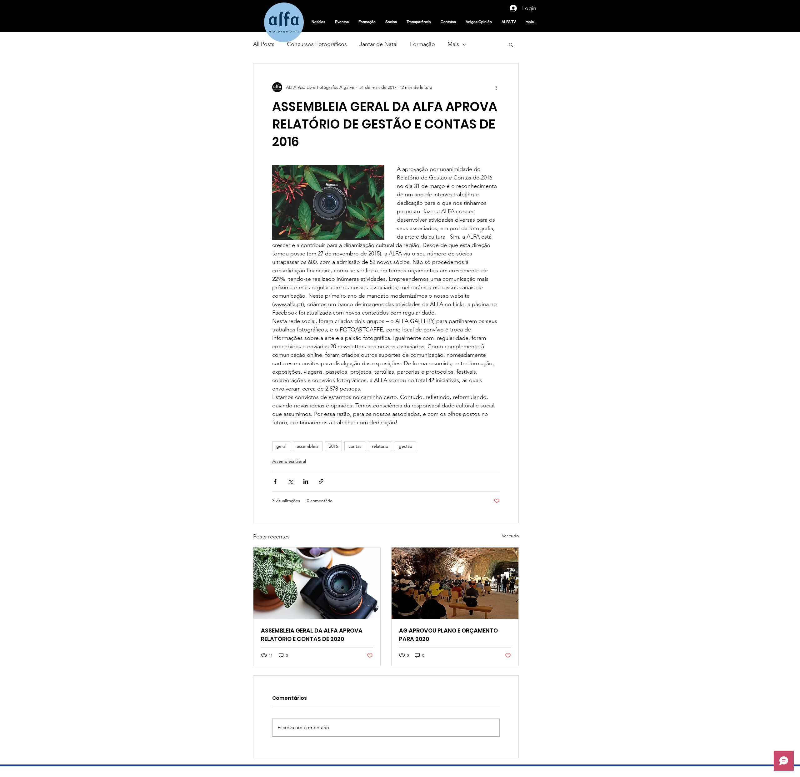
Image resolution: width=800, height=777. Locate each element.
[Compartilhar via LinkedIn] (306, 481)
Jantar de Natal (378, 44)
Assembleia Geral (289, 461)
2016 (333, 446)
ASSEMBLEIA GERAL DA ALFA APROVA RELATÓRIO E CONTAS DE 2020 (311, 635)
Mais (453, 44)
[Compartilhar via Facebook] (275, 481)
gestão (405, 446)
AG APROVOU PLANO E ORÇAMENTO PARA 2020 (448, 635)
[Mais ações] (496, 87)
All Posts (263, 44)
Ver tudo (510, 535)
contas (354, 446)
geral (281, 446)
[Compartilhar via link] (321, 481)
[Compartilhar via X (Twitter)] (290, 481)
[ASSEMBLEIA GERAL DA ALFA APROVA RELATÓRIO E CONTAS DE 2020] (316, 583)
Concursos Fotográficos (317, 44)
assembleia (307, 446)
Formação (422, 44)
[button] (511, 44)
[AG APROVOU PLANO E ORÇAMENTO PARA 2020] (455, 583)
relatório (380, 446)
